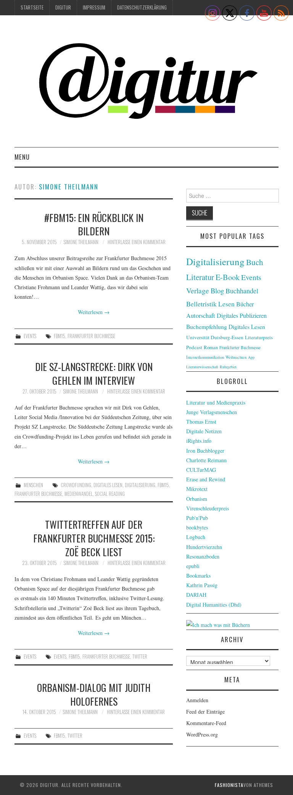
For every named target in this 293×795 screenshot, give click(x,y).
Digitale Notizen (204, 431)
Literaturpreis (259, 337)
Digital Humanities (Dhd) (213, 604)
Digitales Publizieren (242, 315)
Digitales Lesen (107, 485)
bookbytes (197, 527)
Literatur (200, 277)
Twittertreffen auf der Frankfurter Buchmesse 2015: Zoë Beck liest (94, 538)
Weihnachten (235, 357)
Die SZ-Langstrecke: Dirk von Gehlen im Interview (94, 373)
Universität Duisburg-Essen (214, 337)
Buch (254, 261)
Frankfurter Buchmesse (91, 336)
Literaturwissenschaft (202, 366)
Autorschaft (200, 315)
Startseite (32, 7)
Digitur (63, 7)
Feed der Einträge (205, 711)
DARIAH (196, 594)
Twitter (139, 656)
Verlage (197, 290)
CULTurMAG (201, 469)
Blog (217, 290)
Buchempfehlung (206, 326)
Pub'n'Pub (197, 517)
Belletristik (201, 303)
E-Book (228, 277)
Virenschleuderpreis (207, 508)
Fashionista (229, 785)
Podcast (194, 347)
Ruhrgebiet (228, 366)
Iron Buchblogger (205, 450)
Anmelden (197, 700)
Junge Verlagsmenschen (211, 412)
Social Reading (110, 493)
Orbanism (196, 498)
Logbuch (195, 537)
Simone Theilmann (68, 186)
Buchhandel (241, 290)
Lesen (226, 304)
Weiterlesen (93, 312)
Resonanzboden (202, 556)
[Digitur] (146, 84)
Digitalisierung (140, 485)
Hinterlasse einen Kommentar (137, 242)
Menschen (33, 485)
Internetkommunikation (205, 357)
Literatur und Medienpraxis (215, 402)
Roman (211, 347)
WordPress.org (202, 734)
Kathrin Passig (201, 585)
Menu (22, 157)
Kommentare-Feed (206, 723)
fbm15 (59, 336)
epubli (193, 566)
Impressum (94, 7)
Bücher (245, 304)
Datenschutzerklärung (142, 7)
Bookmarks (198, 575)
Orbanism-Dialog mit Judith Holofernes (94, 694)
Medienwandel (78, 493)
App (251, 357)
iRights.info (198, 440)
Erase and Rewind (205, 479)
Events (30, 336)
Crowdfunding (76, 485)
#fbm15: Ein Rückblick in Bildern (93, 224)
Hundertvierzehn (204, 547)
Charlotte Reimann (206, 460)
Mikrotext (197, 488)
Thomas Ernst (201, 421)
